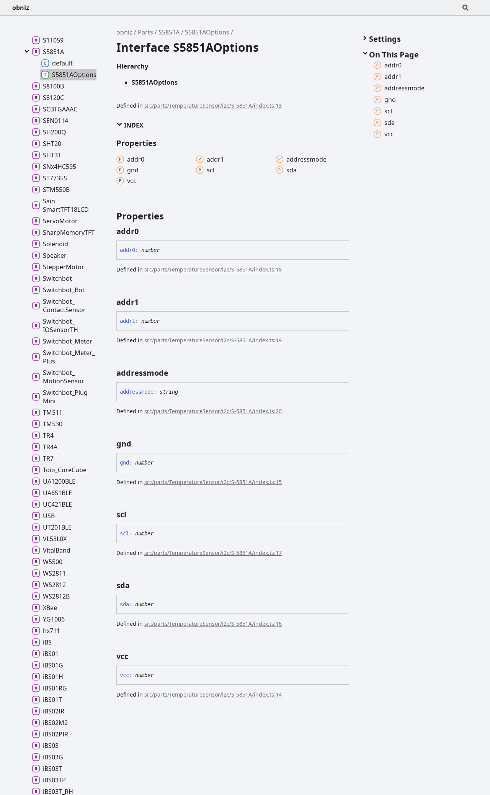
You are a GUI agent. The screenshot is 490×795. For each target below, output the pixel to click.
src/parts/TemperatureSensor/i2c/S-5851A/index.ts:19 (213, 340)
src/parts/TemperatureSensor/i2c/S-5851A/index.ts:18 (213, 269)
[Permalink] (145, 231)
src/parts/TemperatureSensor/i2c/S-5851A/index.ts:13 (213, 105)
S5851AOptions (207, 32)
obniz (20, 7)
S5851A (169, 32)
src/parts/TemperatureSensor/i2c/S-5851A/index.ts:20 (213, 411)
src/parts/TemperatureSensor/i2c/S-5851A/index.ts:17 (213, 552)
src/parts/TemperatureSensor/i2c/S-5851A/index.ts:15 (213, 482)
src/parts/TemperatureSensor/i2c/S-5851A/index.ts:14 (213, 694)
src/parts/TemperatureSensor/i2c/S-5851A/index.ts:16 (213, 623)
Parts (145, 32)
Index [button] (133, 125)
